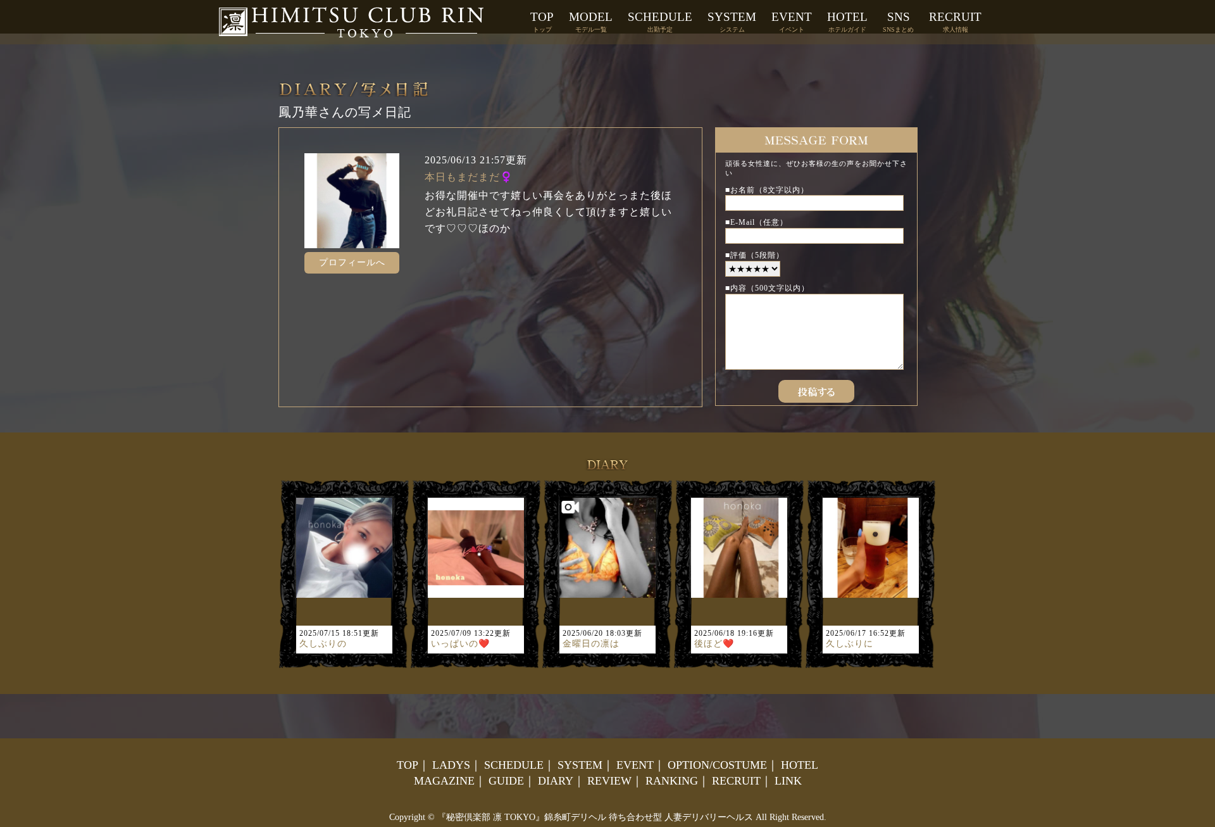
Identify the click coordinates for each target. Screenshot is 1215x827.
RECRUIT (955, 21)
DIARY (555, 780)
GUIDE (506, 780)
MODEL (591, 21)
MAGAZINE (444, 780)
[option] (344, 574)
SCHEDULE (660, 21)
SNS (898, 21)
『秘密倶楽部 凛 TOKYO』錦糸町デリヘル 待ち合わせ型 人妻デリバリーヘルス (595, 817)
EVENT (791, 21)
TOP (542, 21)
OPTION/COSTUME (717, 765)
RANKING (671, 780)
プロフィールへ (352, 262)
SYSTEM (731, 21)
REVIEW (609, 780)
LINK (788, 780)
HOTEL (847, 21)
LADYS (451, 765)
